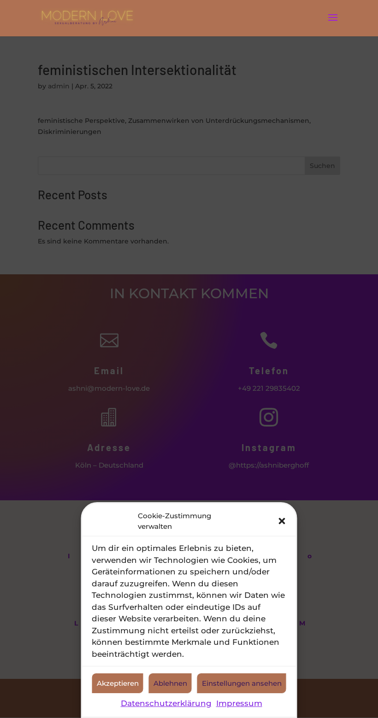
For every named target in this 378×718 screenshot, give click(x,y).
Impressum (239, 703)
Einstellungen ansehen (242, 683)
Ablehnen (170, 683)
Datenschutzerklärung (166, 703)
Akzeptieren (118, 683)
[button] (282, 521)
